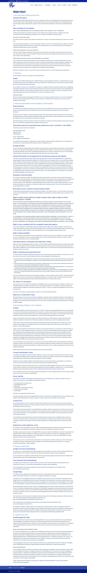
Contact (69, 5)
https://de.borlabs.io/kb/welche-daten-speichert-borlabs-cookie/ (49, 369)
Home (31, 5)
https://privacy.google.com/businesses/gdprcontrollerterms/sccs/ (28, 499)
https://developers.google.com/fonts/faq (50, 456)
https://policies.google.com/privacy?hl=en (35, 457)
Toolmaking (47, 5)
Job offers (64, 5)
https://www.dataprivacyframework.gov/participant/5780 (50, 512)
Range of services (38, 5)
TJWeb (18, 571)
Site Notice (22, 567)
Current (59, 5)
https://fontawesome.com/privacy (21, 469)
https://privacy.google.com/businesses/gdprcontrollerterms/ (30, 498)
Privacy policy (16, 567)
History (54, 5)
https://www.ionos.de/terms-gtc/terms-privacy (24, 84)
